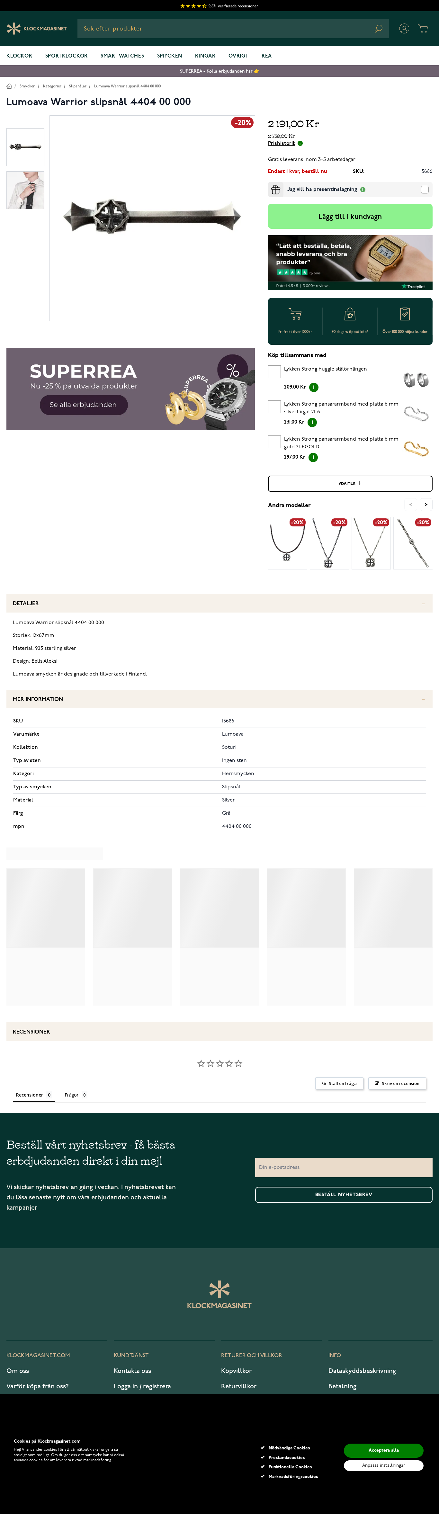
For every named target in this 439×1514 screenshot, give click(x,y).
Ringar (205, 56)
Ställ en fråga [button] (343, 1083)
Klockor (19, 56)
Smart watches (122, 56)
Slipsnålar (77, 86)
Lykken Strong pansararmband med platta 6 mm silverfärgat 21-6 (341, 408)
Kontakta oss (132, 1371)
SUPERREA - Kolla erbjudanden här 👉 (219, 71)
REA (267, 56)
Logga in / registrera (142, 1386)
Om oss (17, 1371)
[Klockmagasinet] (36, 29)
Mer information (38, 699)
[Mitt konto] (404, 28)
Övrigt (238, 56)
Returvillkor (238, 1386)
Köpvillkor (236, 1371)
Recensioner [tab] (29, 1095)
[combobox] (233, 28)
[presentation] (270, 184)
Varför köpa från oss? (37, 1386)
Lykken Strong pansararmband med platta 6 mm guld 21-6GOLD (341, 443)
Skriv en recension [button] (400, 1083)
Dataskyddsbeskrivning (362, 1371)
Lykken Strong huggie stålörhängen (325, 369)
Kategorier (52, 86)
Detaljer (26, 603)
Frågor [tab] (71, 1095)
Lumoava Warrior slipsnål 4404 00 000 (127, 86)
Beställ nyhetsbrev (343, 1194)
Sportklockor (66, 56)
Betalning (342, 1386)
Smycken (170, 56)
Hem (9, 86)
